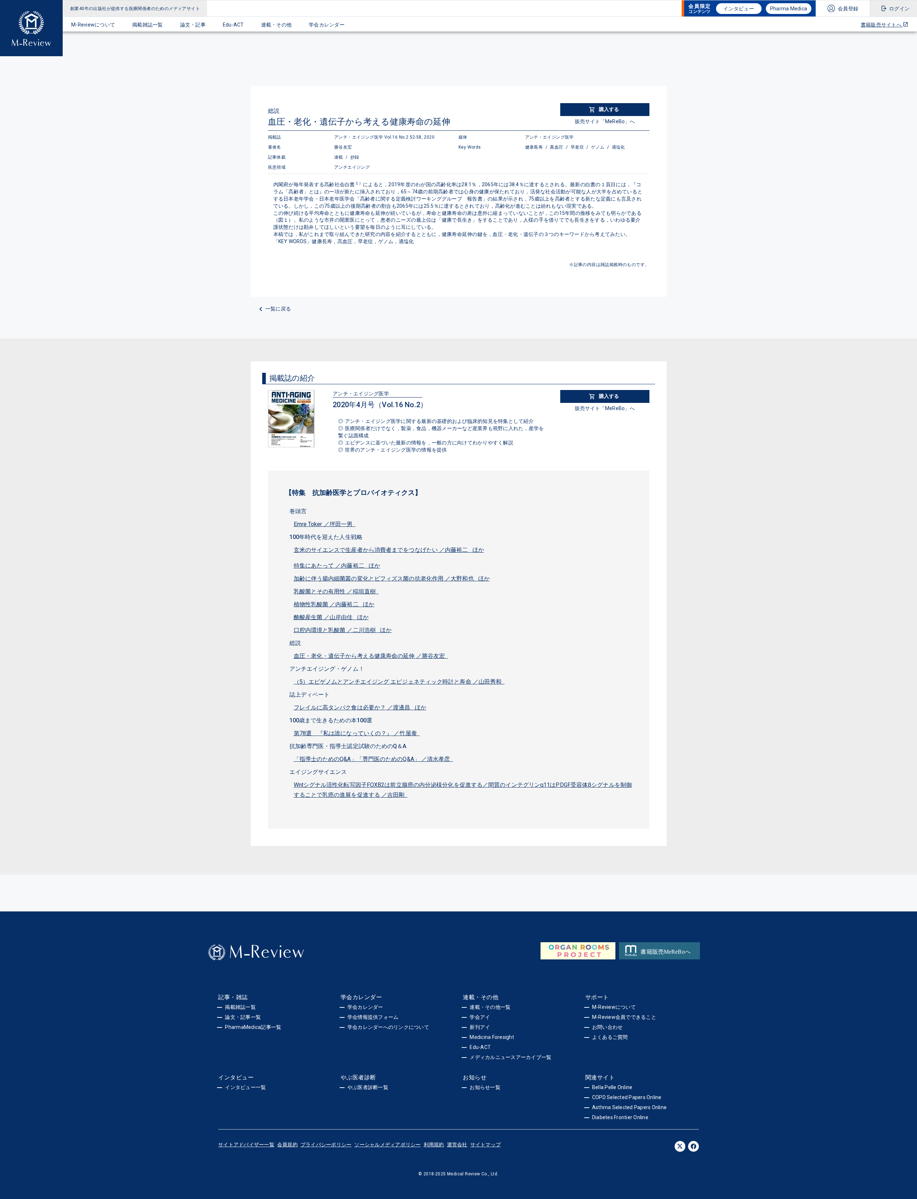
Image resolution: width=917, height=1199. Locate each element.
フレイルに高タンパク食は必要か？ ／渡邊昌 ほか (360, 707)
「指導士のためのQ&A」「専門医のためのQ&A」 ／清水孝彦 (373, 759)
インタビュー (738, 8)
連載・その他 (276, 25)
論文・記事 (193, 25)
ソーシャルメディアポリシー (387, 1144)
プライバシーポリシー (326, 1144)
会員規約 (287, 1144)
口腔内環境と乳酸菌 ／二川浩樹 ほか (343, 630)
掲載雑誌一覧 (147, 25)
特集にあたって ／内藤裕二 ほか (337, 565)
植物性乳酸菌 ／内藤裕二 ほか (334, 604)
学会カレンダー (327, 25)
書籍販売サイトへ (882, 25)
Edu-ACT (233, 25)
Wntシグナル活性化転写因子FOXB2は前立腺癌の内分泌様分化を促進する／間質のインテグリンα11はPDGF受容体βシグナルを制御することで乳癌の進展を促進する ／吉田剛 (463, 789)
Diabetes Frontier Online (620, 1117)
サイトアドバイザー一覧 (246, 1144)
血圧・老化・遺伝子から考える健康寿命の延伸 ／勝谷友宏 (371, 656)
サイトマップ (485, 1144)
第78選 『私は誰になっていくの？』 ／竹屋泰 (357, 733)
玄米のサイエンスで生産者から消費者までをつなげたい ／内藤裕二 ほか (389, 549)
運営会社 (457, 1144)
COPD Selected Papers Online (627, 1097)
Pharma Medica (788, 8)
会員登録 (848, 8)
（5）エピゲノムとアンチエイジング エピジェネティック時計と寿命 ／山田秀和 (399, 681)
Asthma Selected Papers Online (629, 1107)
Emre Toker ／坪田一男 (325, 524)
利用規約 (434, 1144)
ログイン (899, 8)
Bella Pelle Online (612, 1087)
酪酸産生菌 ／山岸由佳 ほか (331, 617)
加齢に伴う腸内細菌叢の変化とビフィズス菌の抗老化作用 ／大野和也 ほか (392, 578)
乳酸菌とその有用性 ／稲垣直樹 (336, 591)
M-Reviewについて (93, 25)
